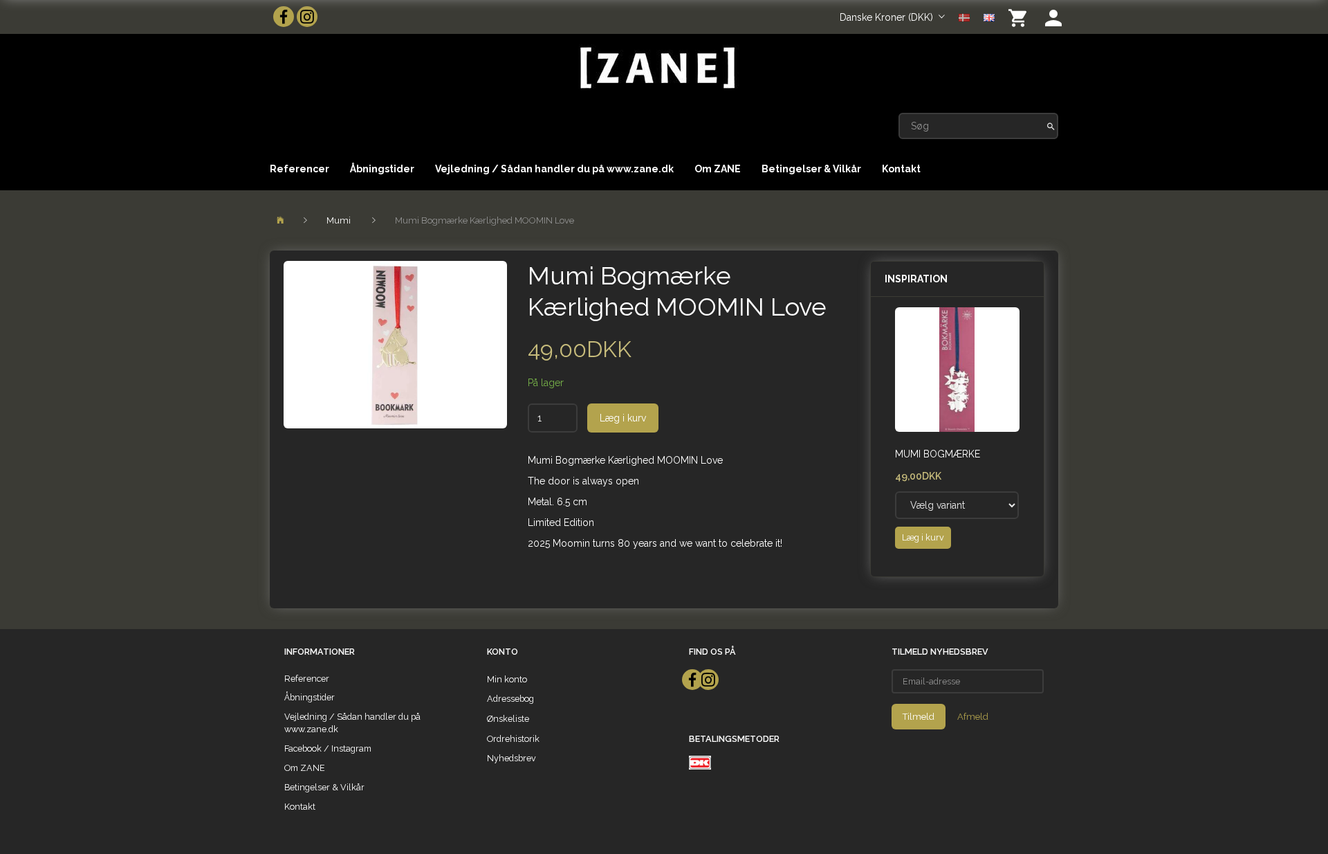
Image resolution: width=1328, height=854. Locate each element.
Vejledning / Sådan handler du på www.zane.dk (554, 168)
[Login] (1053, 17)
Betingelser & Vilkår (811, 168)
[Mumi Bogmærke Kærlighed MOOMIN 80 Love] (395, 344)
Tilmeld (918, 716)
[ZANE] (656, 68)
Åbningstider (382, 168)
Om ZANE (717, 168)
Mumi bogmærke (937, 454)
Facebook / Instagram (327, 748)
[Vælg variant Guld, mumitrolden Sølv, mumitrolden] (957, 505)
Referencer (299, 168)
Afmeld (972, 716)
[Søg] (1051, 126)
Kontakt (901, 168)
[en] (989, 16)
